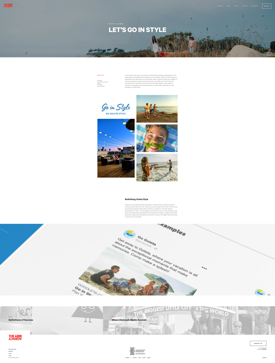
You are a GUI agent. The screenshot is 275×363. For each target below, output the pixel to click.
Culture (244, 6)
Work (228, 6)
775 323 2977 (263, 348)
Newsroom (11, 351)
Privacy (10, 355)
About (236, 6)
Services (220, 6)
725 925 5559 (263, 349)
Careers (10, 353)
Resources (254, 6)
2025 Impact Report (12, 349)
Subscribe (264, 357)
